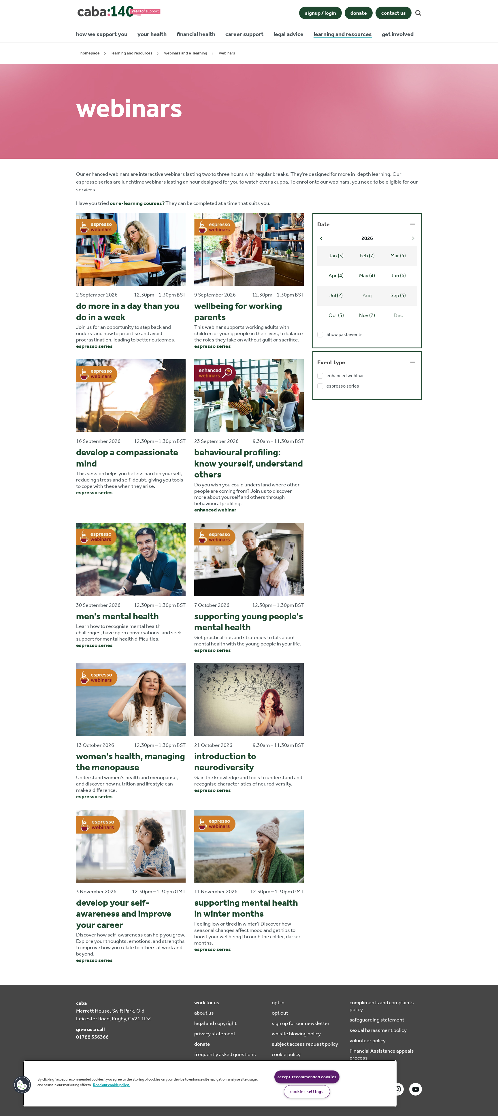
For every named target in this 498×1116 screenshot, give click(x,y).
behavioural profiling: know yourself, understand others (248, 463)
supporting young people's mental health (248, 621)
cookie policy (286, 1054)
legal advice (288, 34)
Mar (398, 255)
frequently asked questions (225, 1054)
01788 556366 (92, 1037)
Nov (367, 315)
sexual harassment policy (378, 1030)
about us (204, 1013)
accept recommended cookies (307, 1077)
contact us (393, 13)
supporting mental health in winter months (246, 908)
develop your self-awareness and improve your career (123, 913)
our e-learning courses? (137, 203)
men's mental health (117, 616)
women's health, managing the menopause (130, 762)
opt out (280, 1013)
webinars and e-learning (185, 53)
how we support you (101, 34)
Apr (336, 275)
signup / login (320, 13)
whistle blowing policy (296, 1033)
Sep (398, 295)
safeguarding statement (377, 1020)
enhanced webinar (215, 510)
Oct (336, 315)
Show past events (345, 334)
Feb (367, 255)
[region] (210, 1083)
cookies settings (307, 1091)
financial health (196, 34)
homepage (90, 53)
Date (323, 224)
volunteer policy (368, 1040)
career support (244, 34)
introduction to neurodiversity (225, 762)
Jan (336, 255)
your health (152, 34)
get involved (398, 34)
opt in (278, 1002)
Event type (331, 362)
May (367, 275)
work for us (206, 1002)
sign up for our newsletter (301, 1023)
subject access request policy (305, 1044)
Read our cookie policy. (111, 1085)
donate (358, 13)
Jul (336, 295)
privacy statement (214, 1033)
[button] (22, 1085)
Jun (398, 275)
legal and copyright (215, 1023)
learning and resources (343, 34)
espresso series (94, 346)
